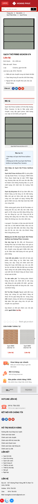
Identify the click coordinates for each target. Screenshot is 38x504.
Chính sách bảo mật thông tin (10, 446)
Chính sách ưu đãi (7, 449)
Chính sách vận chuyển (8, 437)
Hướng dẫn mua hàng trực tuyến (11, 432)
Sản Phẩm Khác (11, 15)
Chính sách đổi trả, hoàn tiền (10, 440)
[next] (35, 342)
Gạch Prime (23, 15)
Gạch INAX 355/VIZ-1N (27, 347)
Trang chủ (10, 13)
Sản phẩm (19, 13)
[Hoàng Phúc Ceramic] (21, 3)
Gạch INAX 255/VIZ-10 (10, 347)
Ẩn (22, 153)
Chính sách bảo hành (8, 435)
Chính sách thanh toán (8, 443)
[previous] (3, 342)
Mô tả (7, 101)
